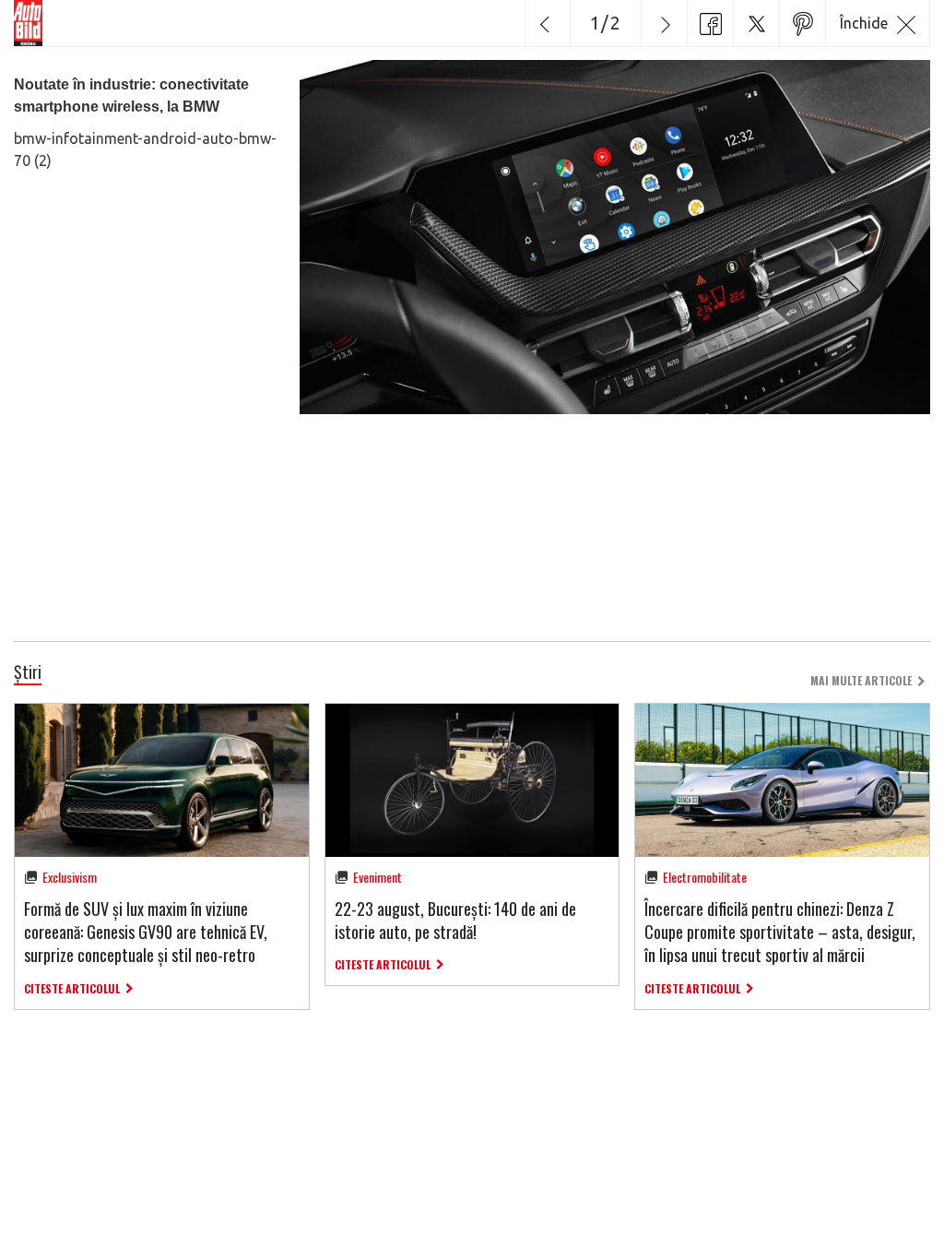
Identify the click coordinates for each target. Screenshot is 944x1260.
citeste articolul (72, 988)
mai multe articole (861, 680)
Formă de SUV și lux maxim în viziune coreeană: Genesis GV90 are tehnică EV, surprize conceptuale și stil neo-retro (145, 932)
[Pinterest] (802, 23)
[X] (756, 23)
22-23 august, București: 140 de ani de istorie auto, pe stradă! (455, 920)
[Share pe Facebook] (710, 23)
